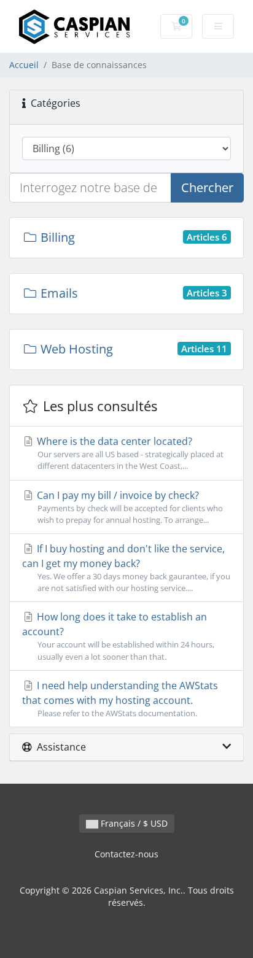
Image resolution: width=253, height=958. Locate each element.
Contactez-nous (126, 854)
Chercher (207, 187)
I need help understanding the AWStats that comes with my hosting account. (120, 699)
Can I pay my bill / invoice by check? (128, 507)
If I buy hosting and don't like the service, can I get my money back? (126, 567)
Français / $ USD (133, 823)
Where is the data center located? (129, 453)
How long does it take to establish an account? (118, 636)
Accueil (24, 65)
